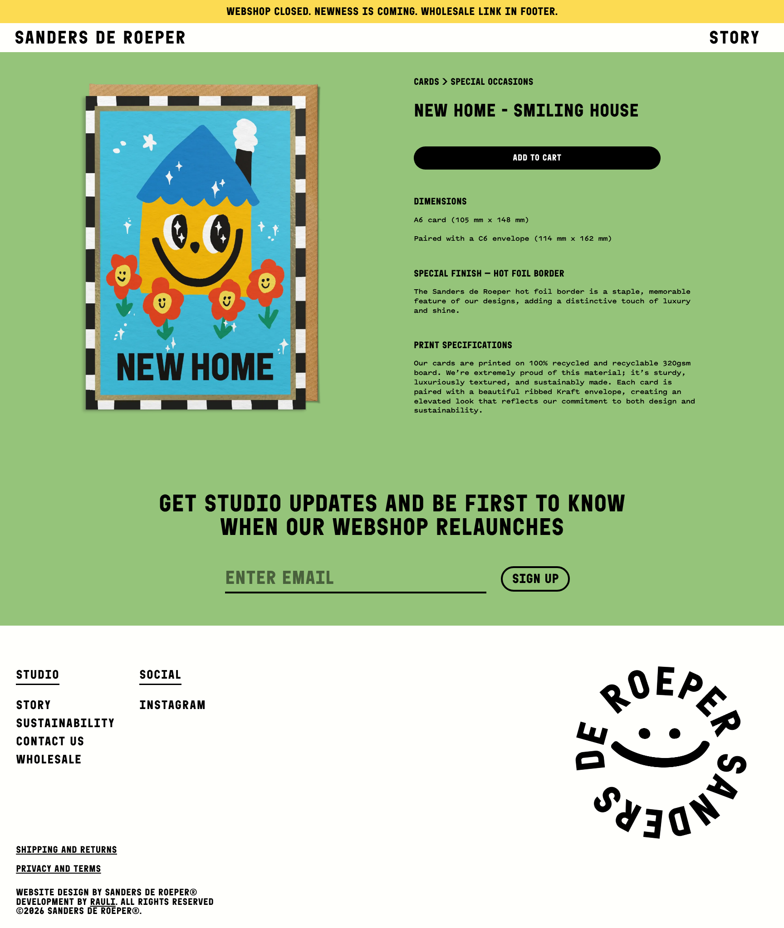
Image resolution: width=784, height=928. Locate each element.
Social (160, 674)
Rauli (102, 902)
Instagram (172, 705)
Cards (426, 82)
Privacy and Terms (58, 869)
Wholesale (49, 759)
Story (734, 38)
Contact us (50, 741)
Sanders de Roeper (100, 38)
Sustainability (65, 723)
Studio (37, 674)
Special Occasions (492, 82)
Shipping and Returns (66, 850)
